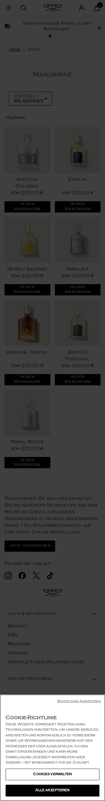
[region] (52, 747)
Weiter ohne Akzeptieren (79, 701)
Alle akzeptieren (52, 790)
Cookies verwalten (52, 774)
